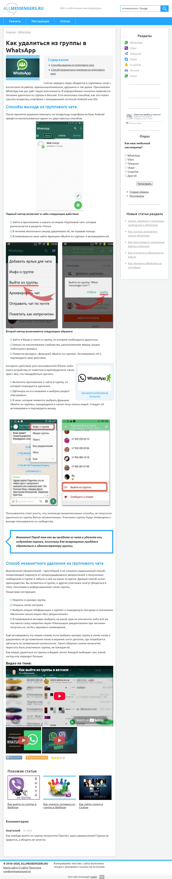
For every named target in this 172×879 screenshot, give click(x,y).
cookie (93, 876)
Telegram (135, 53)
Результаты (137, 195)
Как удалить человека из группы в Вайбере (59, 806)
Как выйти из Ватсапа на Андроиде (94, 394)
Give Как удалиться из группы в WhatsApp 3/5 (58, 757)
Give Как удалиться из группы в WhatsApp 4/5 (61, 757)
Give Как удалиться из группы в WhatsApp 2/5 (55, 757)
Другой (132, 175)
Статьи (65, 21)
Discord (134, 70)
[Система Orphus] (145, 124)
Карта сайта (10, 867)
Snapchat (135, 64)
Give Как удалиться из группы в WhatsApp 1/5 (52, 757)
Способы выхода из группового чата (72, 64)
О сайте (23, 867)
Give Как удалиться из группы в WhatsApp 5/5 (63, 757)
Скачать (15, 21)
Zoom (133, 75)
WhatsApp (136, 42)
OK (101, 877)
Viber (133, 48)
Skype (133, 59)
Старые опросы (139, 191)
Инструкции (40, 21)
